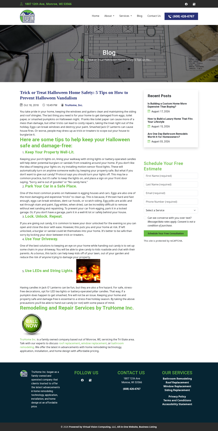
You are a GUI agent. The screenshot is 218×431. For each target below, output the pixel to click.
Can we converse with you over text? (171, 221)
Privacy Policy (177, 396)
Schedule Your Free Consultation (166, 233)
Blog (139, 16)
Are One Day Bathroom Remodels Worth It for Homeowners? (168, 135)
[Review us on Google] (194, 4)
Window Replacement (177, 386)
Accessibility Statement (177, 404)
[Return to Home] (27, 16)
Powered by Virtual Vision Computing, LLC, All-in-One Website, (103, 426)
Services (124, 16)
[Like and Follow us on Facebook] (186, 4)
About (108, 16)
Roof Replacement (177, 382)
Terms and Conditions (177, 400)
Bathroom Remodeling (177, 378)
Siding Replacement (177, 390)
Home (95, 16)
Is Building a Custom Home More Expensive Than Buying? (167, 105)
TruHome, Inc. (74, 105)
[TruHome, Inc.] (23, 373)
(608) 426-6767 (183, 16)
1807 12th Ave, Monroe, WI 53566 (47, 4)
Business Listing (148, 426)
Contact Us (154, 16)
